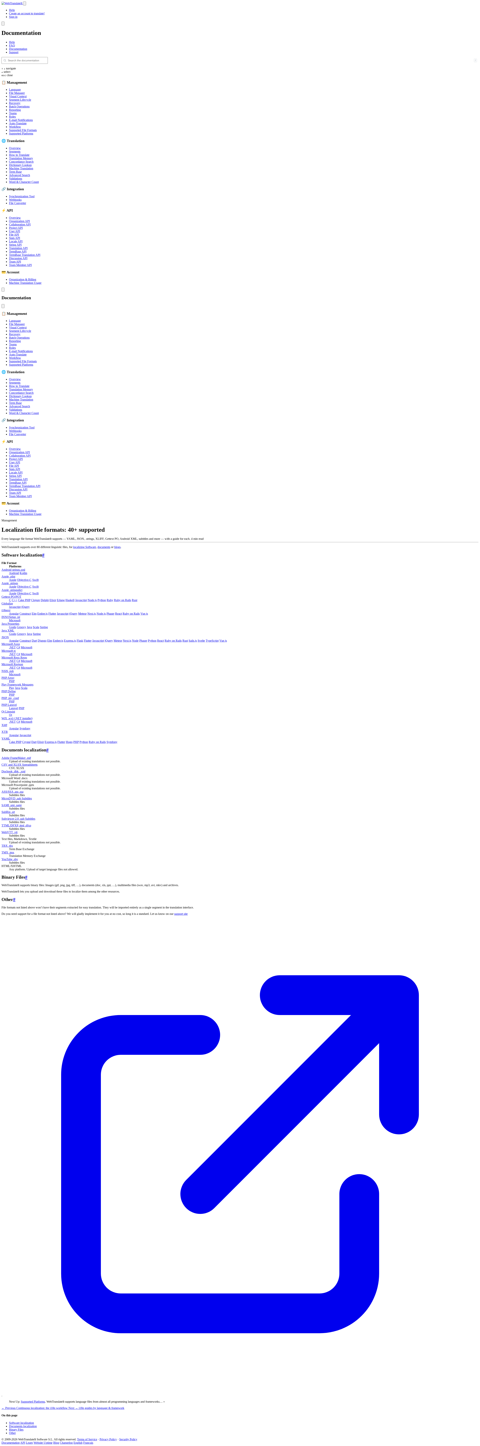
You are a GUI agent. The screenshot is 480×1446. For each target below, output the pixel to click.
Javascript (81, 600)
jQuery (25, 606)
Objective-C (24, 579)
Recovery (14, 103)
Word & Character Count (24, 181)
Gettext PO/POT (11, 596)
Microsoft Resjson (12, 664)
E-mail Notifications (21, 120)
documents (104, 547)
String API (15, 244)
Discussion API (18, 258)
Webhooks (15, 199)
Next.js (91, 613)
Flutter (52, 613)
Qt (10, 715)
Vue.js (144, 613)
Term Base (15, 171)
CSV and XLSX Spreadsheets (20, 764)
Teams (13, 113)
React (118, 613)
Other (12, 1433)
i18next (6, 610)
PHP (12, 681)
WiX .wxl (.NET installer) (17, 718)
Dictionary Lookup (20, 165)
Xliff (4, 725)
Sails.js (193, 640)
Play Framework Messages (17, 684)
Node (135, 640)
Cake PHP (24, 600)
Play (11, 688)
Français (88, 1442)
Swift (35, 579)
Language (15, 89)
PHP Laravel (9, 704)
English (78, 1442)
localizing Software (84, 547)
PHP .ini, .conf (10, 698)
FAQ (12, 45)
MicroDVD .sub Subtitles (17, 798)
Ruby (110, 600)
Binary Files (16, 1429)
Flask (80, 640)
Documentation (18, 48)
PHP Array (8, 677)
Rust (134, 600)
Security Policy (128, 1439)
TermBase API (17, 251)
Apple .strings (10, 583)
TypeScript (212, 640)
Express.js (70, 640)
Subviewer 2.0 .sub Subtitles (18, 818)
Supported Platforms (21, 133)
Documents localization (23, 1426)
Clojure (35, 600)
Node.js (92, 600)
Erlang (61, 600)
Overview (15, 148)
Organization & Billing (22, 279)
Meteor (82, 613)
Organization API (19, 221)
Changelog (66, 1442)
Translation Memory (21, 158)
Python (102, 600)
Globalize (7, 603)
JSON (5, 637)
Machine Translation (21, 168)
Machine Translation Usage (25, 282)
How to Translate (19, 154)
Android (14, 573)
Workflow (15, 126)
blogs (117, 547)
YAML (6, 738)
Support (13, 52)
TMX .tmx (8, 852)
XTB (5, 731)
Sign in (13, 16)
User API (14, 231)
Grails (12, 627)
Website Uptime (43, 1442)
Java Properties (10, 623)
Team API (15, 261)
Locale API (15, 241)
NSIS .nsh (8, 671)
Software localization (21, 1422)
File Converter (17, 203)
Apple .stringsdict (12, 590)
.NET (12, 647)
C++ (14, 600)
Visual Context (18, 96)
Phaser (110, 613)
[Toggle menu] (24, 3)
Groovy (21, 627)
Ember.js (42, 613)
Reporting (15, 109)
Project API (16, 227)
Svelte (201, 640)
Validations (15, 178)
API (22, 1442)
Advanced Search (19, 175)
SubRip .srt (8, 812)
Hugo (69, 742)
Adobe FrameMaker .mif (16, 757)
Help (12, 10)
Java (29, 627)
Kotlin (23, 573)
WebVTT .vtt (9, 832)
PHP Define (9, 691)
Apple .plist (8, 576)
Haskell (69, 600)
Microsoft (14, 620)
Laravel (13, 708)
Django (42, 640)
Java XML (8, 630)
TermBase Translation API (24, 254)
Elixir (53, 600)
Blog (56, 1442)
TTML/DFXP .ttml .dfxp (16, 825)
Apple (12, 579)
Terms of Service (87, 1439)
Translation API (18, 248)
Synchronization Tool (21, 196)
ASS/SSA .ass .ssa (12, 791)
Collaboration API (20, 224)
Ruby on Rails (122, 600)
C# (18, 647)
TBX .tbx (7, 845)
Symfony (25, 728)
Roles (12, 116)
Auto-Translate (18, 123)
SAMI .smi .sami (12, 805)
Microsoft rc (9, 650)
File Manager (17, 93)
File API (14, 234)
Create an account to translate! (27, 13)
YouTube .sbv (10, 859)
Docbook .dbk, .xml (13, 771)
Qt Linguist (8, 711)
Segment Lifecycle (20, 99)
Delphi (45, 600)
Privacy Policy (108, 1439)
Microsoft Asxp (11, 644)
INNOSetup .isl (11, 617)
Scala (36, 627)
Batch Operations (19, 106)
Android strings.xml (13, 569)
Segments (14, 151)
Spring (44, 627)
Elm (34, 613)
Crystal (26, 742)
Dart (34, 640)
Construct (25, 613)
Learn (29, 1442)
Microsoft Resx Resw (14, 657)
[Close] (3, 24)
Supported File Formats (23, 130)
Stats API (14, 238)
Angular (14, 613)
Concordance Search (21, 161)
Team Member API (20, 265)
